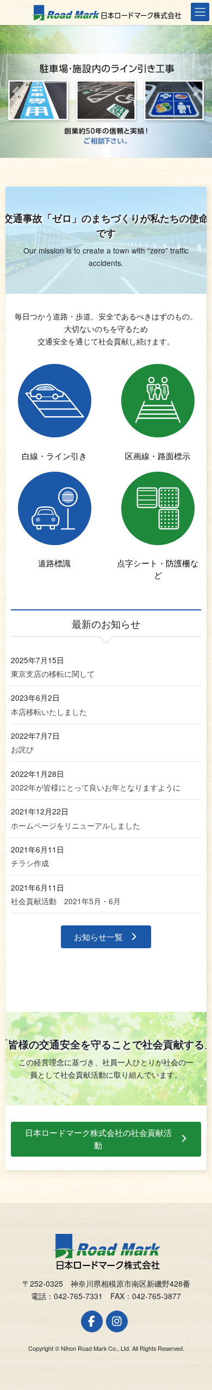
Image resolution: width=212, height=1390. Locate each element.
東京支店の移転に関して (53, 673)
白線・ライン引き (54, 455)
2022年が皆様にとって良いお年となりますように (95, 787)
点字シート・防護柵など (157, 568)
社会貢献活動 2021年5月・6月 (66, 900)
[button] (16, 91)
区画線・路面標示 (157, 455)
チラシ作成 (30, 862)
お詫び (22, 749)
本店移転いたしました (49, 711)
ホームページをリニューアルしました (75, 825)
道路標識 (54, 563)
